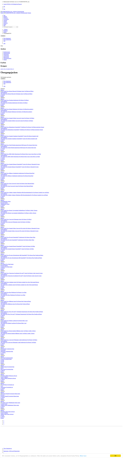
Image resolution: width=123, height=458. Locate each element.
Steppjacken (6, 57)
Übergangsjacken (7, 58)
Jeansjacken (6, 54)
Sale (4, 25)
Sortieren (3, 35)
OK (115, 456)
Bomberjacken (6, 52)
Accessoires (6, 19)
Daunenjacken (6, 53)
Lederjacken (6, 55)
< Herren (5, 29)
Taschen (5, 20)
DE (4, 6)
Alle (4, 43)
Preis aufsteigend (7, 39)
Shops (4, 24)
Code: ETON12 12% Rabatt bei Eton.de (12, 4)
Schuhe (5, 21)
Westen (5, 59)
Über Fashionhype (7, 448)
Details (2, 96)
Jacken (4, 32)
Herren (2, 12)
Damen (29, 12)
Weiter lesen (83, 456)
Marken (5, 16)
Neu (4, 15)
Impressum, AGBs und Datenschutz (11, 451)
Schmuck (5, 23)
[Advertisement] (43, 437)
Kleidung (5, 17)
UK (4, 9)
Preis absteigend (7, 38)
